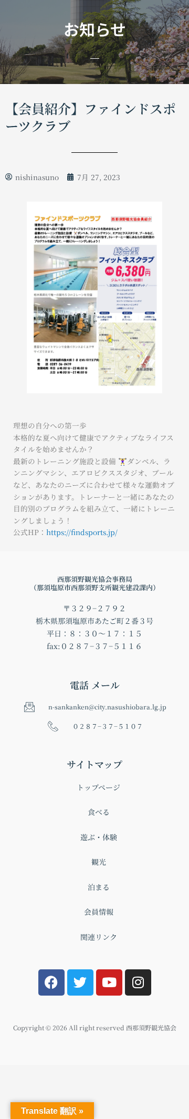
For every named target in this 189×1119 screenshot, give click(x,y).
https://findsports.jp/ (82, 532)
